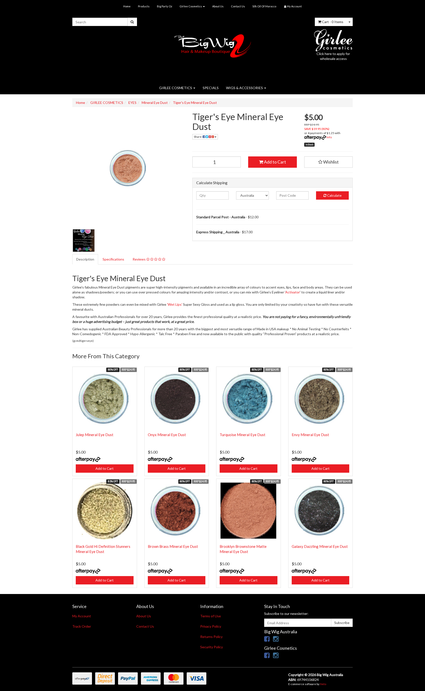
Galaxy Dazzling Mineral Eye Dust (320, 546)
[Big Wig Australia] (213, 44)
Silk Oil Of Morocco (264, 6)
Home (127, 6)
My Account (81, 616)
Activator (292, 292)
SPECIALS (211, 88)
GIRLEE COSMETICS (176, 88)
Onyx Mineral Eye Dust (167, 434)
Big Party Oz (164, 6)
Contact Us (238, 6)
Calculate (334, 195)
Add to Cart (274, 162)
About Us (218, 6)
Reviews (139, 259)
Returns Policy (211, 637)
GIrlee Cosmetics (191, 6)
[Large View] (83, 240)
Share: (198, 136)
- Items (332, 22)
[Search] (132, 22)
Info (329, 137)
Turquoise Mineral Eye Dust (242, 434)
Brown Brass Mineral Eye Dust (173, 546)
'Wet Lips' (174, 304)
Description (85, 259)
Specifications (113, 259)
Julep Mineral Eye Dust (94, 434)
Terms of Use (210, 616)
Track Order (81, 626)
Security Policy (211, 647)
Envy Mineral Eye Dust (310, 434)
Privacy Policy (210, 626)
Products (144, 6)
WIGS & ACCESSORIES (245, 88)
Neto (323, 684)
